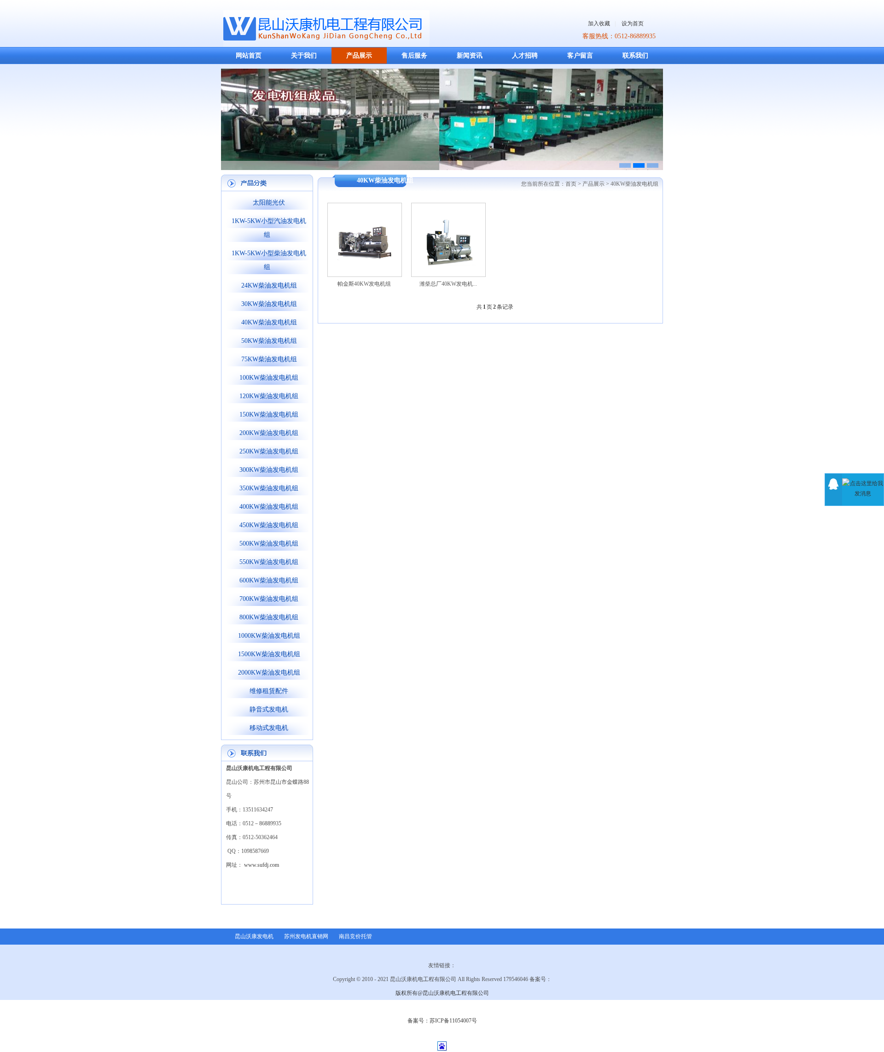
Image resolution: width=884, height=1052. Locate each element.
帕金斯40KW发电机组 (364, 284)
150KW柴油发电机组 (267, 414)
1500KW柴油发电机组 (267, 654)
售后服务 (414, 55)
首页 (570, 184)
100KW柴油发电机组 (267, 377)
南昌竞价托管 (355, 936)
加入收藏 (599, 23)
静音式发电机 (267, 709)
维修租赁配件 (267, 691)
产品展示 (359, 55)
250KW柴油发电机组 (267, 451)
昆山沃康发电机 (254, 936)
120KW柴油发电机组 (267, 396)
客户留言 (580, 55)
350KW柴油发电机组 (267, 488)
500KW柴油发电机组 (267, 543)
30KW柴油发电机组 (267, 303)
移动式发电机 (267, 727)
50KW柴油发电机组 (267, 340)
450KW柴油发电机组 (267, 525)
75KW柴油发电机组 (267, 359)
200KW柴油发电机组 (267, 432)
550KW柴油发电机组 (267, 561)
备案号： (418, 1020)
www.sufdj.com (261, 865)
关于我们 (304, 55)
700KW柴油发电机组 (267, 598)
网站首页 (249, 55)
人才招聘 (525, 55)
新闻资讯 (470, 55)
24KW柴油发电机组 (267, 285)
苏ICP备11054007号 (453, 1020)
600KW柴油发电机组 (267, 580)
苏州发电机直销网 (306, 936)
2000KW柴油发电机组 (267, 672)
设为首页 (633, 23)
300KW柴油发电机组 (267, 469)
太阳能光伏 (267, 202)
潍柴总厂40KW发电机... (448, 284)
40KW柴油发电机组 (267, 322)
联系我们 (635, 55)
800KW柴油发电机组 (267, 617)
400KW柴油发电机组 (267, 506)
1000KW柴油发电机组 (267, 635)
